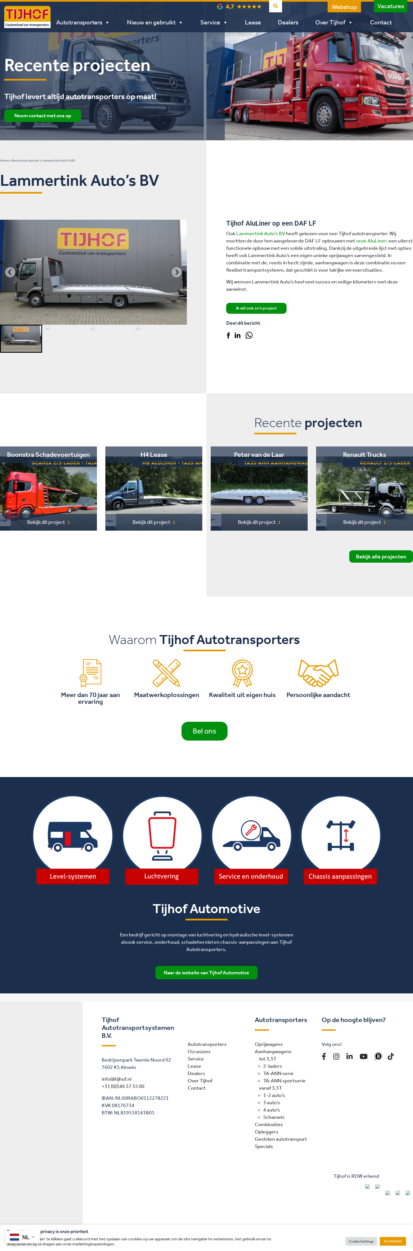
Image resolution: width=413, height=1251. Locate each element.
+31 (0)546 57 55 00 (123, 1086)
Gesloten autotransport (281, 1139)
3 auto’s (271, 1102)
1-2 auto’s (274, 1095)
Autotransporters (79, 22)
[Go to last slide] (10, 272)
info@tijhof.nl (116, 1079)
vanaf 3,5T (270, 1088)
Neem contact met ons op (42, 116)
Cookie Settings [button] (361, 1241)
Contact (381, 22)
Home (4, 160)
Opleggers (266, 1132)
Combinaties (269, 1124)
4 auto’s (271, 1110)
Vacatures (390, 6)
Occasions (199, 1051)
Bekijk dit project (46, 522)
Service (210, 22)
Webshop (344, 7)
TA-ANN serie (278, 1073)
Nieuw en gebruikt (151, 22)
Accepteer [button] (393, 1241)
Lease (253, 22)
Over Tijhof (330, 22)
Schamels (274, 1117)
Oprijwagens (269, 1044)
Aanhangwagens (273, 1051)
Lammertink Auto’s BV (260, 233)
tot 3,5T (267, 1059)
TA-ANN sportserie (284, 1081)
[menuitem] (21, 339)
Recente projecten (25, 160)
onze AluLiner (371, 241)
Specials (264, 1146)
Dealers (288, 22)
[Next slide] (177, 272)
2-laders (272, 1066)
